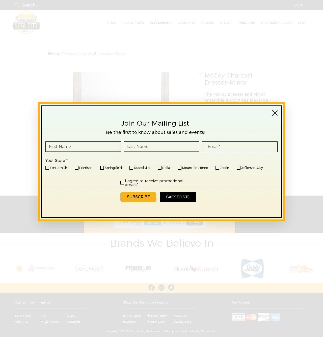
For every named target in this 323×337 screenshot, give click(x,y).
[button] (275, 113)
